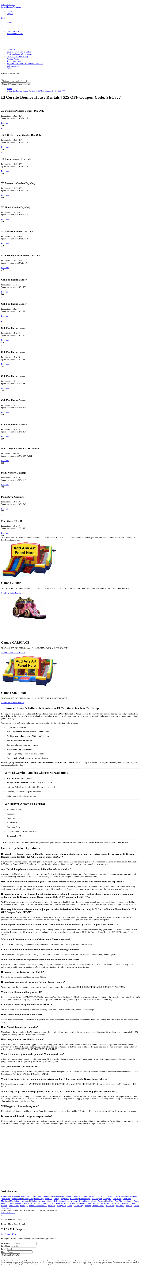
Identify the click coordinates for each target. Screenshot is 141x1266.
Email (4, 1249)
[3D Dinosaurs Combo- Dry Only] (1, 176)
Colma (136, 1206)
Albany (29, 1196)
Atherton (5, 1196)
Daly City (119, 1196)
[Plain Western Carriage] (1, 465)
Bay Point (120, 1206)
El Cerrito (6, 1199)
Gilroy (56, 1199)
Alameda (14, 1196)
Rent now (5, 123)
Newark (77, 1201)
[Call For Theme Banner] (1, 272)
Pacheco (101, 1201)
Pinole (136, 1201)
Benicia (129, 1206)
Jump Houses (11, 7)
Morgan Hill (52, 1201)
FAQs (9, 68)
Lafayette (107, 1199)
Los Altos (117, 1199)
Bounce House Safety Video (19, 52)
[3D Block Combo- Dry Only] (1, 152)
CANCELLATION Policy (17, 56)
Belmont (37, 1196)
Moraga (42, 1201)
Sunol (69, 1206)
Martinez (5, 1201)
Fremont (48, 1199)
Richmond (42, 1203)
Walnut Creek (98, 1206)
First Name (6, 1243)
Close (4, 84)
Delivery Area (13, 66)
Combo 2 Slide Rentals (11, 593)
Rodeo (51, 1203)
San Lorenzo (93, 1203)
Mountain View (65, 1201)
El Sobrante (17, 1199)
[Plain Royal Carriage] (1, 489)
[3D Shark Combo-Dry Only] (1, 200)
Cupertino (109, 1196)
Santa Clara (14, 1206)
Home (9, 22)
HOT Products (13, 31)
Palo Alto (118, 1201)
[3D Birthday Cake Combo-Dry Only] (1, 248)
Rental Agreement (14, 61)
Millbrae (25, 1201)
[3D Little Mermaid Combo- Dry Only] (1, 127)
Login (9, 11)
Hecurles (74, 1199)
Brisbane (56, 1196)
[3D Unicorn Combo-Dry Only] (1, 224)
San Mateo (115, 1203)
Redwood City (30, 1203)
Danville (128, 1196)
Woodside (110, 1206)
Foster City (39, 1199)
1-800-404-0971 (8, 4)
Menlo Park (15, 1201)
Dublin (136, 1196)
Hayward (65, 1199)
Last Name (6, 1246)
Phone (4, 1252)
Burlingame (66, 1196)
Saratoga (24, 1206)
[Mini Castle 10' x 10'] (1, 513)
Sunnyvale (61, 1206)
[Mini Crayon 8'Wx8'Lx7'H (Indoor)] (1, 441)
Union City (78, 1206)
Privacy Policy (13, 59)
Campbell (77, 1196)
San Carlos (60, 1203)
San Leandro (80, 1203)
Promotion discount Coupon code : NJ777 (25, 63)
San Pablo (126, 1203)
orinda (93, 1201)
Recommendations (15, 34)
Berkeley (47, 1196)
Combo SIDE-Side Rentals (12, 703)
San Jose (70, 1203)
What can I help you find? (20, 84)
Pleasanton (18, 1203)
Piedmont (128, 1201)
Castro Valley (88, 1196)
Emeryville (28, 1199)
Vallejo (88, 1206)
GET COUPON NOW (10, 1255)
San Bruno (6, 1208)
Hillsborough (84, 1199)
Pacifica (109, 1201)
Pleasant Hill (6, 1203)
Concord (99, 1196)
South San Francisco (38, 1206)
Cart (3, 18)
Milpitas (33, 1201)
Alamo (22, 1196)
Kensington (97, 1199)
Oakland (85, 1201)
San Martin (104, 1203)
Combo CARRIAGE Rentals (13, 652)
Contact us (11, 49)
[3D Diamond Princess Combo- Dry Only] (1, 103)
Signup (10, 14)
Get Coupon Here (8, 1234)
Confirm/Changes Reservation (19, 54)
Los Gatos (127, 1199)
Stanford (51, 1206)
